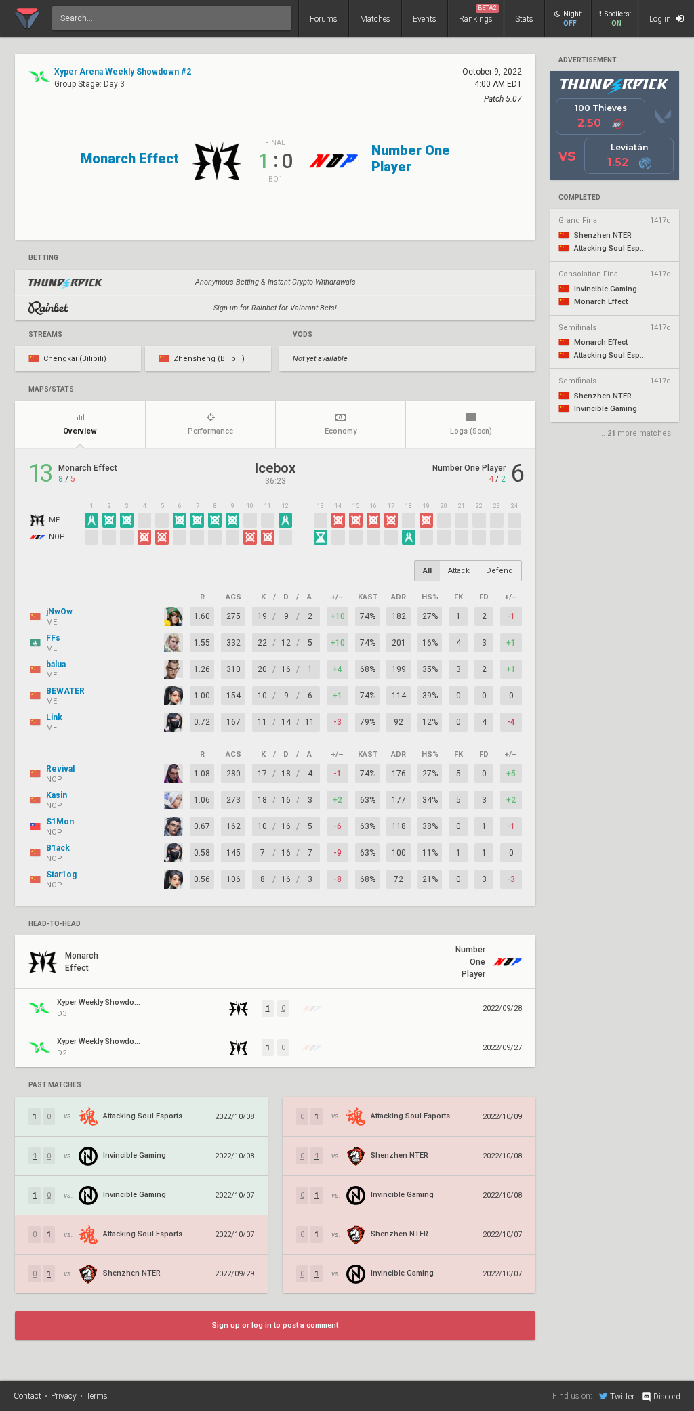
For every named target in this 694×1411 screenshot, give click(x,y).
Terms (97, 1396)
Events (424, 19)
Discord (666, 1397)
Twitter (622, 1396)
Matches (375, 19)
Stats (524, 19)
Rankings (478, 14)
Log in (661, 19)
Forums (324, 19)
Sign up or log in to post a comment (275, 1325)
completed (579, 197)
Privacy (64, 1396)
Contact (27, 1396)
